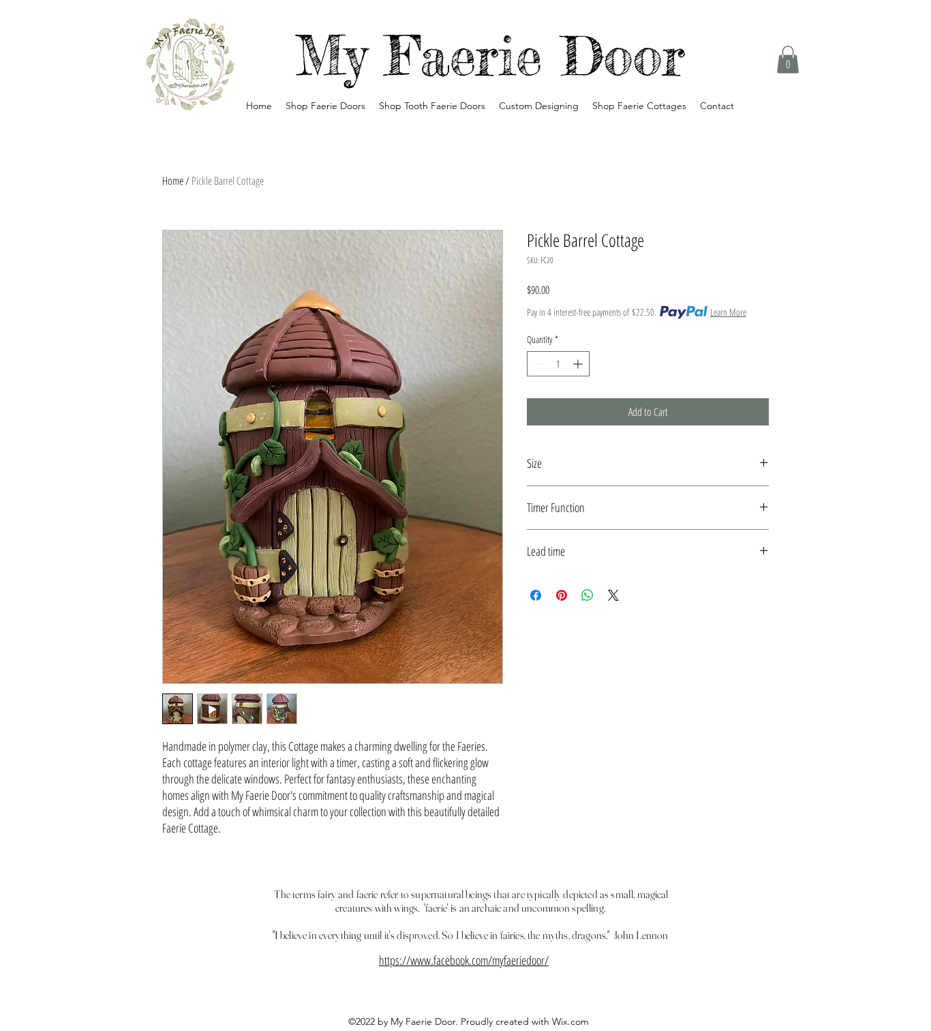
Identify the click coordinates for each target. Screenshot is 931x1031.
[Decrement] (537, 364)
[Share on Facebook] (536, 595)
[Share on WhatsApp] (587, 595)
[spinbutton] (558, 364)
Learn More (728, 311)
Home (172, 180)
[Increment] (578, 364)
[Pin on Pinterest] (561, 595)
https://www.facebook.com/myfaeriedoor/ (464, 960)
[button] (787, 60)
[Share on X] (613, 595)
